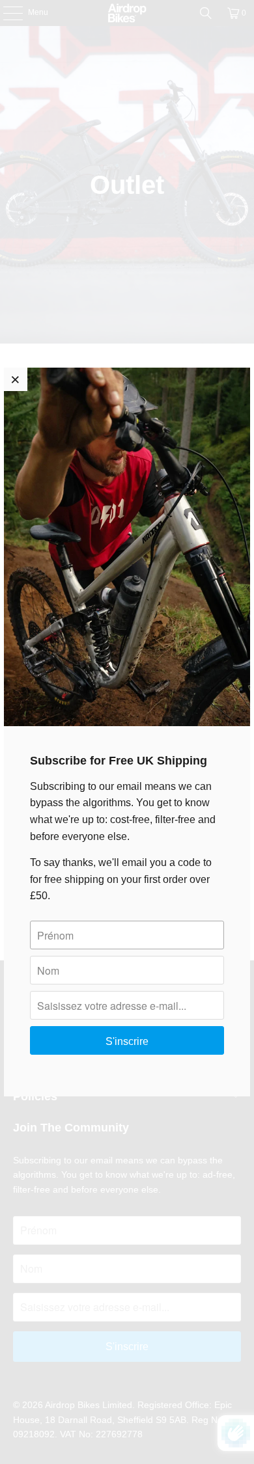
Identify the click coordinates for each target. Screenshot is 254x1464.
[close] (15, 379)
